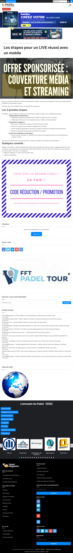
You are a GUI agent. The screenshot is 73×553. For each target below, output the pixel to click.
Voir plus (5, 490)
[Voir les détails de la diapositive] (36, 274)
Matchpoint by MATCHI (23, 453)
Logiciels (5, 506)
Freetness (9, 453)
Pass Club (33, 551)
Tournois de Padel (8, 530)
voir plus (49, 404)
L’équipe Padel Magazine (10, 482)
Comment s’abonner (42, 471)
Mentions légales (40, 549)
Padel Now (64, 453)
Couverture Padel (8, 513)
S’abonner (36, 234)
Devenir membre (11, 1)
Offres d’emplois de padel (44, 478)
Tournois (2, 1)
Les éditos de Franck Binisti (11, 475)
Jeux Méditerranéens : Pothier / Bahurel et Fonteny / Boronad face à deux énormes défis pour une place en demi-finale (36, 356)
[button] (19, 457)
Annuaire (27, 551)
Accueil (7, 43)
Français (57, 1)
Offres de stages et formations (46, 481)
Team (46, 551)
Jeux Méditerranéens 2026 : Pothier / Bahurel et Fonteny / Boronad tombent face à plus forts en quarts (32, 319)
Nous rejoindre (40, 551)
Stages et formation (8, 496)
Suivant (69, 274)
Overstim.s (50, 453)
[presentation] (1, 445)
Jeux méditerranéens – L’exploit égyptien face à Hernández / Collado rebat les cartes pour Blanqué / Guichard (34, 344)
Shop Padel (6, 493)
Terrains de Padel (8, 537)
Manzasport (36, 453)
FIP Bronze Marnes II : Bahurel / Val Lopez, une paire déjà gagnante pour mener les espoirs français (31, 329)
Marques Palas (7, 503)
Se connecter (41, 474)
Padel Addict (6, 534)
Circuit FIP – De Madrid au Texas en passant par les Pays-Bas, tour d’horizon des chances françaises (31, 341)
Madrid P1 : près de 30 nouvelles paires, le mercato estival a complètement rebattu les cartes (29, 347)
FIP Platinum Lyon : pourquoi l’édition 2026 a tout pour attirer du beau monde (24, 322)
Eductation (6, 516)
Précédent (4, 274)
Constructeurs (7, 500)
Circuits (5, 509)
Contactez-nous (7, 478)
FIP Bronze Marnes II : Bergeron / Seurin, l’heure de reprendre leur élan (31, 9)
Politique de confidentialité (53, 549)
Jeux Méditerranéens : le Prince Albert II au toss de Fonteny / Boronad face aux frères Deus (28, 315)
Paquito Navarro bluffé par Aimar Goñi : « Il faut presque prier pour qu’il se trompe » (26, 332)
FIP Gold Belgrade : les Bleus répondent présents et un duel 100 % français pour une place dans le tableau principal (35, 325)
